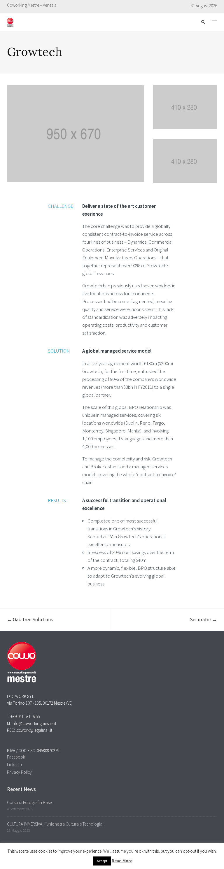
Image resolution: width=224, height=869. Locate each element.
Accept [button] (102, 861)
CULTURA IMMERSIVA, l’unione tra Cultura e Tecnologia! (55, 824)
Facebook (16, 757)
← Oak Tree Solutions (30, 619)
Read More (122, 860)
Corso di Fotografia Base (29, 802)
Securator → (203, 619)
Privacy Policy (19, 772)
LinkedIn (14, 764)
